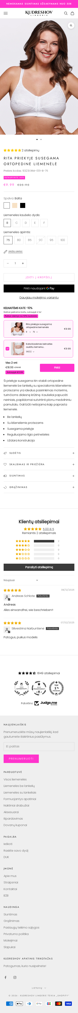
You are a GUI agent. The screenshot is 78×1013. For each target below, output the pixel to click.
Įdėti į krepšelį (39, 277)
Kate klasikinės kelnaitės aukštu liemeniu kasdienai (39, 347)
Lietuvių (37, 988)
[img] (12, 590)
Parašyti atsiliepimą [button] (39, 567)
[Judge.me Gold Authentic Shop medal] (21, 688)
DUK (6, 857)
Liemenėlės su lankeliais (20, 792)
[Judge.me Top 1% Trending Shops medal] (56, 688)
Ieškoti (8, 844)
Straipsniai (11, 882)
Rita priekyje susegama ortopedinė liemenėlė (39, 326)
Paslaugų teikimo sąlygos (21, 927)
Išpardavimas (13, 819)
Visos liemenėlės (15, 779)
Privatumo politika (16, 934)
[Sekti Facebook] (5, 977)
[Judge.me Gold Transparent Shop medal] (39, 688)
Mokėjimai (10, 940)
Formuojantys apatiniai (20, 799)
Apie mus (10, 876)
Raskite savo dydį (16, 851)
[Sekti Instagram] (15, 977)
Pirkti (57, 367)
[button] (13, 150)
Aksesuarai (11, 812)
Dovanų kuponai (15, 825)
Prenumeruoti (21, 758)
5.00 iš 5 (48, 529)
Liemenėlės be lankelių (19, 786)
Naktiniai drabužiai (16, 805)
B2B (6, 895)
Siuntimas (10, 914)
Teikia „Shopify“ (58, 995)
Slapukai (9, 947)
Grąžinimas (11, 921)
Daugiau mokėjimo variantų (39, 297)
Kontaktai (10, 889)
